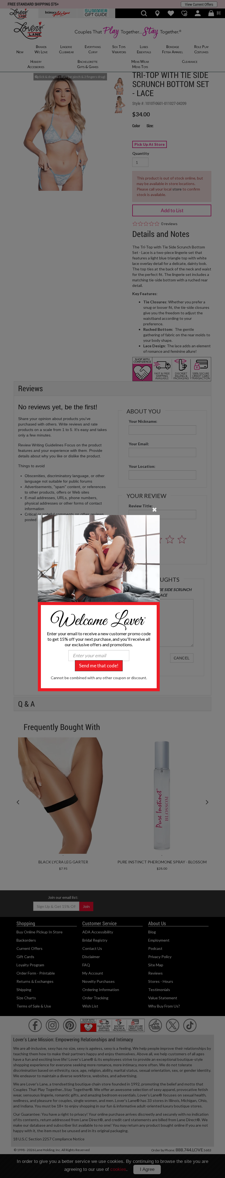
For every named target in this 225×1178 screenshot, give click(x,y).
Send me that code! (99, 665)
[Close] (154, 509)
